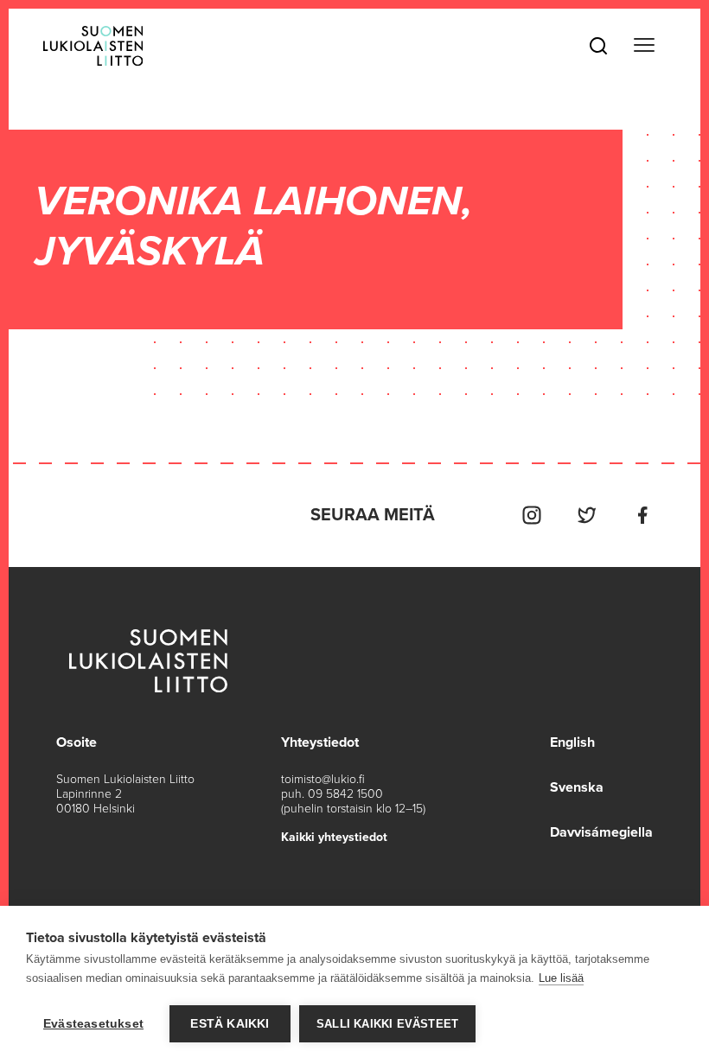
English (572, 742)
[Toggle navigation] (644, 45)
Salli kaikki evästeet (387, 1023)
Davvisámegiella (601, 832)
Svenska (577, 787)
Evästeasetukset (93, 1023)
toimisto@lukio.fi (323, 779)
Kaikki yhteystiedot (334, 837)
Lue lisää (561, 978)
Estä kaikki (229, 1023)
